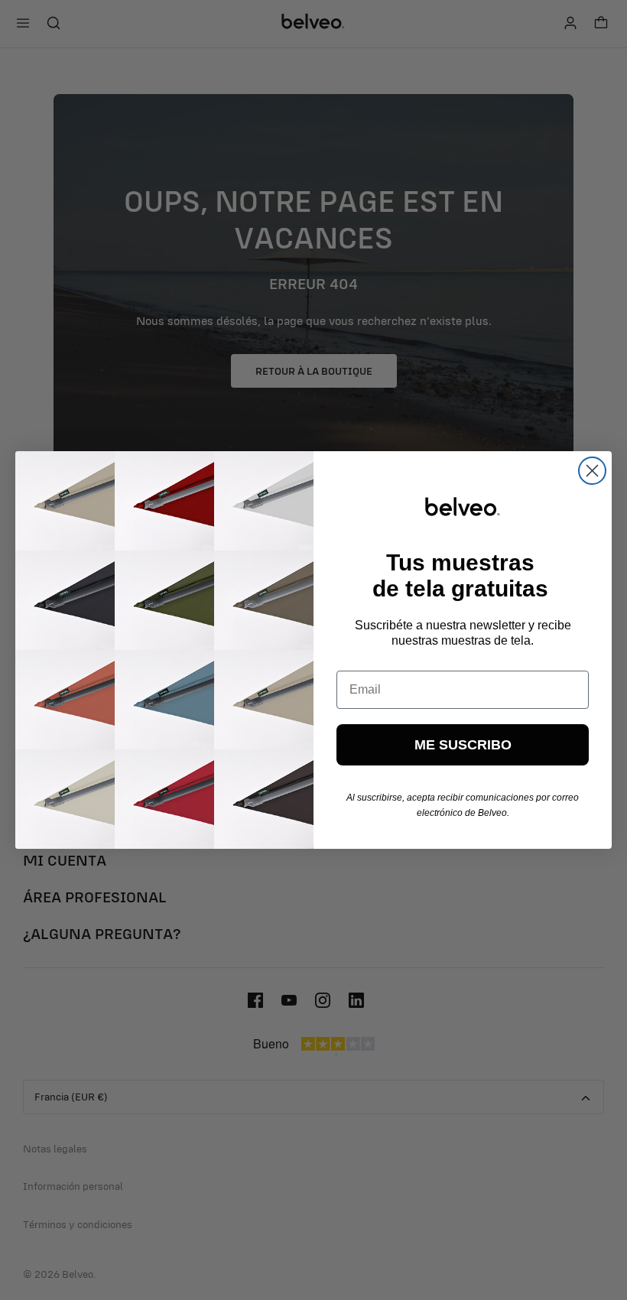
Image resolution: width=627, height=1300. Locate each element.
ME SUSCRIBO (463, 744)
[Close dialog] (592, 470)
